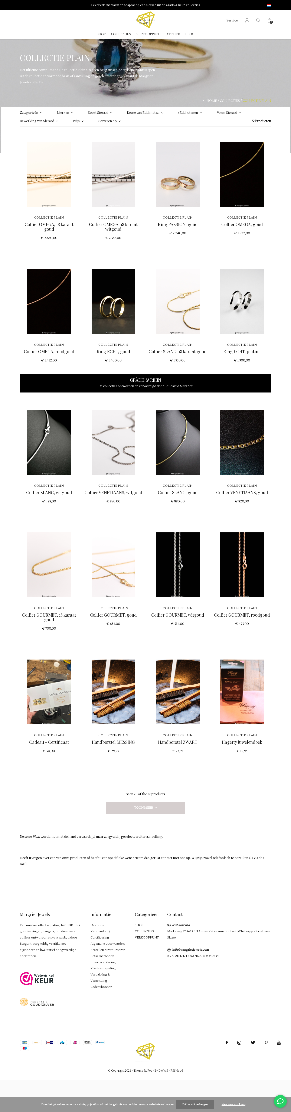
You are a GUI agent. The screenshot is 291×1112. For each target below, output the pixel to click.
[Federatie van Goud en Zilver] (37, 1002)
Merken (63, 113)
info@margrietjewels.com (190, 950)
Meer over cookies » (233, 1104)
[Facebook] (227, 1042)
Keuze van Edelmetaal (143, 113)
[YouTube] (279, 1042)
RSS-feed (176, 1070)
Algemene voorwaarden (108, 944)
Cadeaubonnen (101, 987)
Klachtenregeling (103, 968)
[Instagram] (239, 1042)
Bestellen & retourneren (108, 950)
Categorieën (29, 113)
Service (232, 20)
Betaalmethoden (102, 956)
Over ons (97, 925)
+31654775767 (181, 925)
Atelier (173, 34)
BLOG (189, 34)
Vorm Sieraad (227, 113)
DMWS (163, 1070)
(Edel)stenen (188, 113)
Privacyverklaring (103, 962)
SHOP (101, 34)
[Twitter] (253, 1042)
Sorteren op (107, 121)
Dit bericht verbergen (195, 1104)
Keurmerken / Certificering (100, 935)
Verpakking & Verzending (100, 978)
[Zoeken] (258, 20)
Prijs (76, 121)
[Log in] (247, 20)
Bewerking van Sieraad (37, 121)
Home (212, 101)
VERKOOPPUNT (148, 34)
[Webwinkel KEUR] (37, 978)
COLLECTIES (121, 34)
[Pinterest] (266, 1042)
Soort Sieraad (98, 113)
